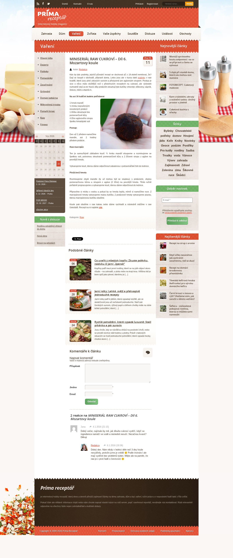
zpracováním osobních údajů (178, 212)
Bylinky (168, 130)
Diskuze (150, 34)
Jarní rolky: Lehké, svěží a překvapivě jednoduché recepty (117, 292)
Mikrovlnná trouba (50, 104)
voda (177, 155)
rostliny (179, 150)
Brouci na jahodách (46, 243)
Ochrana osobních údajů (142, 530)
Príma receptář (52, 15)
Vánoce (187, 155)
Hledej (189, 4)
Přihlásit (139, 3)
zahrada (182, 160)
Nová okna (42, 236)
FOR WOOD (41, 200)
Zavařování (46, 84)
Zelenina (167, 170)
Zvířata (91, 34)
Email (73, 394)
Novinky (189, 140)
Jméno (73, 387)
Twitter (48, 3)
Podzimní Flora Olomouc (46, 181)
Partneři (102, 530)
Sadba (190, 150)
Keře (170, 140)
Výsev (171, 160)
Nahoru (189, 530)
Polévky (44, 71)
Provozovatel (118, 530)
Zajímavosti (172, 165)
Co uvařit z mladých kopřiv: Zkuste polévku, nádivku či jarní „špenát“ (121, 262)
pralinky (141, 77)
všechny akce (42, 209)
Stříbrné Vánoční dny (45, 191)
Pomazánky (46, 78)
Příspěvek (75, 366)
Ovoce (165, 145)
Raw (82, 217)
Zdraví (185, 165)
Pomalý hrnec (47, 111)
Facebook (43, 3)
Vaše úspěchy (112, 34)
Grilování (45, 91)
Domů (65, 3)
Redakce (83, 69)
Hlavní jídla (46, 58)
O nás (90, 3)
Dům (62, 34)
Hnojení (188, 135)
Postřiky (188, 145)
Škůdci (180, 175)
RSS (38, 3)
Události (167, 34)
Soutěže (133, 34)
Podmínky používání (170, 530)
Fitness (44, 124)
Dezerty (44, 64)
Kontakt (78, 3)
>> (63, 136)
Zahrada (46, 34)
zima (178, 170)
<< (37, 136)
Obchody (185, 34)
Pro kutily (166, 150)
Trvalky (167, 155)
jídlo (162, 140)
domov (176, 135)
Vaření (76, 34)
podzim (176, 145)
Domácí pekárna (49, 97)
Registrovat (152, 3)
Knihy (179, 140)
